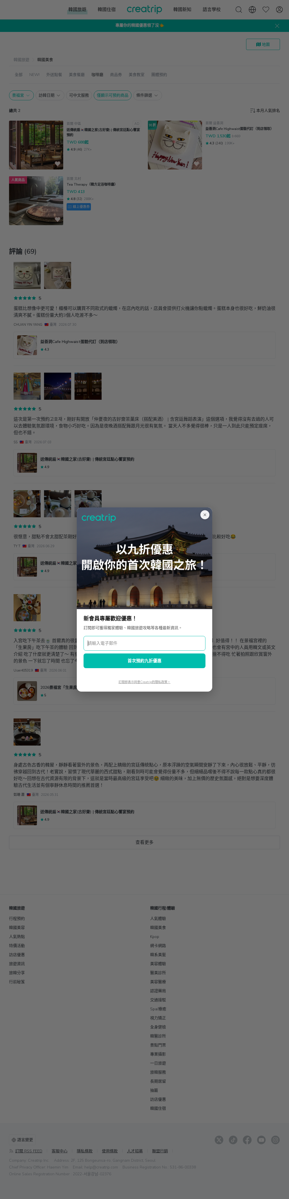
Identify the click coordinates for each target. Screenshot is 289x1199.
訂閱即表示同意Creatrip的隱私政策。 (144, 682)
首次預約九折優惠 (144, 661)
